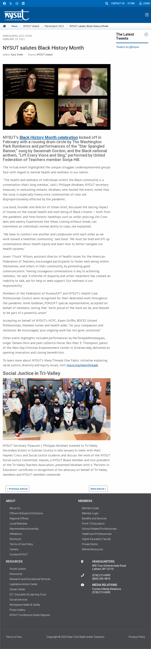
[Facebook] (3, 3)
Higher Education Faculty (96, 539)
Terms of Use (14, 636)
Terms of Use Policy (21, 544)
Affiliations (16, 533)
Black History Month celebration (49, 137)
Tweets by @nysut (127, 47)
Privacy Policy (137, 636)
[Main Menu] (147, 14)
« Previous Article (17, 488)
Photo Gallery (17, 609)
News (15, 26)
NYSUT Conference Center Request (30, 615)
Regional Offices (19, 518)
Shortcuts (15, 539)
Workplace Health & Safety (25, 604)
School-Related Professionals (99, 528)
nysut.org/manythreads (82, 365)
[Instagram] (16, 3)
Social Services (18, 599)
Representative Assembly (24, 528)
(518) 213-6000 (101, 575)
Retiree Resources (92, 549)
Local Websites (18, 523)
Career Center (17, 589)
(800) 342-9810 (101, 578)
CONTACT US (117, 3)
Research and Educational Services (30, 579)
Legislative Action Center (24, 584)
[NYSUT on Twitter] (9, 3)
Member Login (90, 513)
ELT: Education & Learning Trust (28, 594)
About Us (15, 508)
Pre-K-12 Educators (93, 523)
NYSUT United (31, 26)
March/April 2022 (54, 26)
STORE (131, 3)
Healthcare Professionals (97, 533)
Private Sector (90, 544)
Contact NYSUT (19, 554)
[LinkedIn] (22, 3)
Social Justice (18, 568)
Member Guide (90, 508)
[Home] (4, 26)
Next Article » (98, 488)
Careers (14, 549)
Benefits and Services (94, 518)
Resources (16, 573)
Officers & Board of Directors (26, 513)
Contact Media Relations (106, 588)
